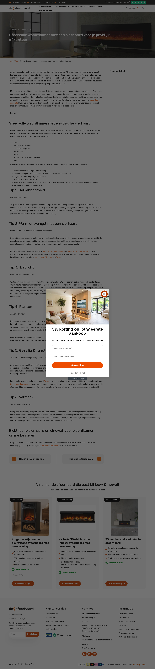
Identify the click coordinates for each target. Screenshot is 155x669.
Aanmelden (77, 365)
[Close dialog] (104, 294)
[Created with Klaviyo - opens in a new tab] (77, 378)
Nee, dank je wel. (77, 373)
